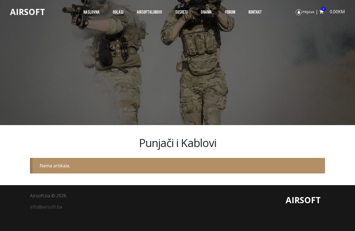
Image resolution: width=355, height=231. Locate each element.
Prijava (308, 12)
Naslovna (91, 11)
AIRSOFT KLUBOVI (149, 11)
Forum (230, 11)
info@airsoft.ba (46, 207)
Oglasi (118, 11)
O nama (206, 11)
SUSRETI (181, 11)
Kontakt (255, 11)
